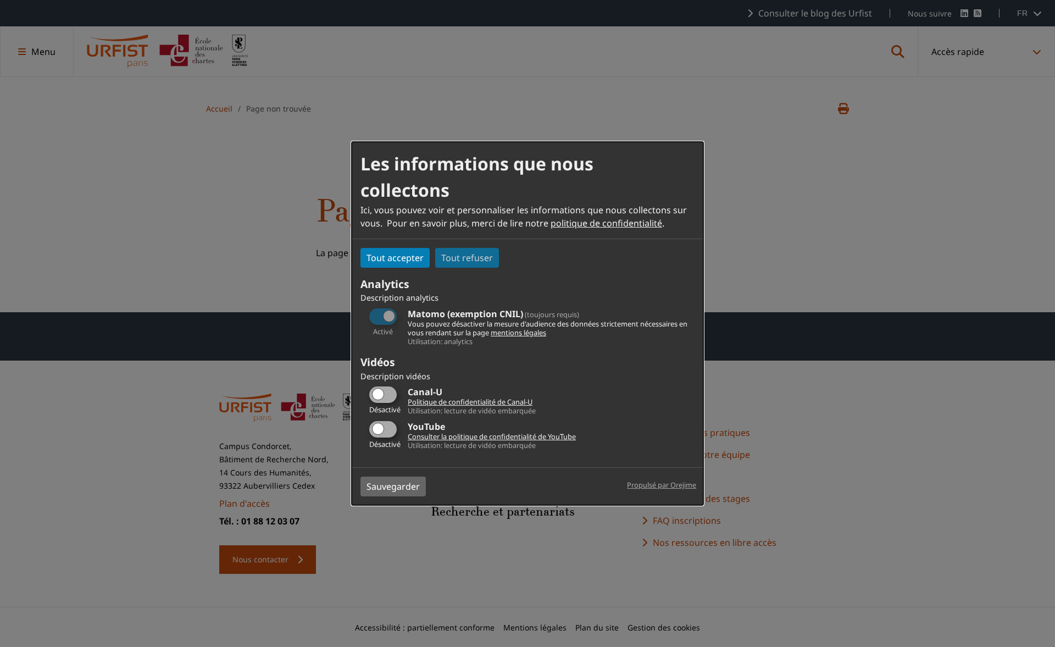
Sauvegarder (393, 486)
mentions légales (518, 333)
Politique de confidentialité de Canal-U (470, 402)
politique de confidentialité (606, 223)
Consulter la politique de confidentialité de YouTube (492, 436)
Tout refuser (467, 258)
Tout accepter (395, 258)
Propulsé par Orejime (661, 485)
